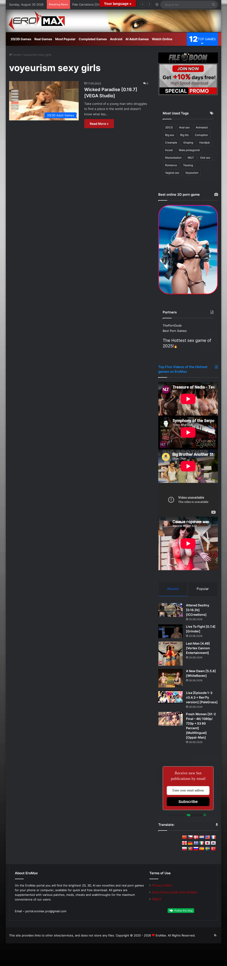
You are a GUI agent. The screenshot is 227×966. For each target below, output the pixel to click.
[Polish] (184, 849)
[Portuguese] (190, 849)
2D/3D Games (21, 39)
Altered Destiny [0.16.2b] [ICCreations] (197, 609)
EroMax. (161, 935)
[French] (213, 837)
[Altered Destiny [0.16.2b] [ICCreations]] (170, 610)
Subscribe (188, 801)
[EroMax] (113, 21)
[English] (207, 837)
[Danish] (196, 837)
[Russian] (196, 849)
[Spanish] (201, 849)
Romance (171, 165)
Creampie (171, 142)
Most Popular (65, 39)
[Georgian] (184, 843)
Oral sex (205, 157)
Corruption (201, 135)
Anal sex (184, 127)
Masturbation (173, 157)
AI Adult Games (137, 39)
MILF (191, 157)
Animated (201, 127)
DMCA (156, 899)
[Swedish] (207, 849)
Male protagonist (189, 150)
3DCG (169, 127)
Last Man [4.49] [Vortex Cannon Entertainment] (198, 648)
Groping (188, 142)
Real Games (43, 39)
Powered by (177, 815)
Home (16, 54)
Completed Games (93, 39)
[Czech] (190, 837)
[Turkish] (213, 849)
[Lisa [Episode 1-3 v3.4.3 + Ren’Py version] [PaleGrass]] (170, 697)
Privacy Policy (162, 885)
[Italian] (201, 843)
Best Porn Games (175, 331)
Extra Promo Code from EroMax (174, 892)
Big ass (169, 135)
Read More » (99, 123)
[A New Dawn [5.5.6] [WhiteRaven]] (170, 678)
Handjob (204, 142)
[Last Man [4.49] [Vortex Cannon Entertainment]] (170, 653)
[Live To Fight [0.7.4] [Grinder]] (170, 631)
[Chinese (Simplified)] (184, 837)
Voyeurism (191, 172)
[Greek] (196, 843)
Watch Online (162, 39)
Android (116, 39)
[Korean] (213, 843)
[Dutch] (201, 837)
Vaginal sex (172, 172)
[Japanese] (207, 843)
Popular (203, 589)
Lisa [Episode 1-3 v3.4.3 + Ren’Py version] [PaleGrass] (202, 697)
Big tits (184, 135)
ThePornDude (172, 325)
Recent (172, 589)
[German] (190, 843)
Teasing (188, 165)
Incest (169, 150)
